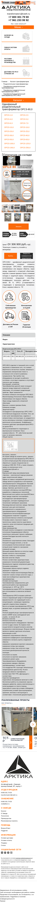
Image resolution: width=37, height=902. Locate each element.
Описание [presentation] (6, 335)
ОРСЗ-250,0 (25, 148)
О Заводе (4, 813)
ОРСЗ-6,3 (8, 123)
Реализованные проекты (9, 821)
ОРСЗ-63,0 (24, 139)
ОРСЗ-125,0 (25, 144)
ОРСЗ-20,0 (9, 131)
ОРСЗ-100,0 (9, 144)
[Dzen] (8, 853)
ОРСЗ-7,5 (24, 123)
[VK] (2, 853)
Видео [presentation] (5, 339)
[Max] (11, 853)
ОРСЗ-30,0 (9, 135)
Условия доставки (7, 838)
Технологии (5, 816)
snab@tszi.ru (5, 804)
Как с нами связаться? (18, 24)
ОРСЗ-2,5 (24, 115)
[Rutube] (5, 853)
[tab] (18, 335)
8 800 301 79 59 (6, 792)
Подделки (4, 830)
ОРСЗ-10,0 (9, 127)
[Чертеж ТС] (18, 446)
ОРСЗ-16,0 (24, 127)
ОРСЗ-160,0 (9, 148)
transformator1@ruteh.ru (11, 469)
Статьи (3, 845)
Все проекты (7, 703)
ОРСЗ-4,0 (8, 119)
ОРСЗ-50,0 (9, 139)
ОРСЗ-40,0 (24, 135)
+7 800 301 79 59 (18, 17)
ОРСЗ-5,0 (24, 119)
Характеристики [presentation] (9, 344)
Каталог (3, 811)
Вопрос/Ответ (5, 828)
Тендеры (4, 843)
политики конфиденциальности (24, 858)
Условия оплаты (6, 840)
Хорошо (2, 901)
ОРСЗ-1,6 (8, 115)
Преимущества (6, 818)
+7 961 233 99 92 (18, 20)
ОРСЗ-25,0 (24, 131)
